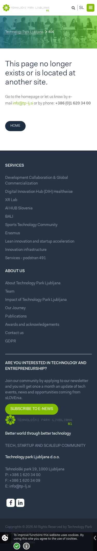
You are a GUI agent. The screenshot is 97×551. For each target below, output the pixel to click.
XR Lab (11, 200)
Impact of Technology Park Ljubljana (36, 300)
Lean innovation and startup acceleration (39, 242)
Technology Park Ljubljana (24, 32)
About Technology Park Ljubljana (33, 283)
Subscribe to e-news (31, 409)
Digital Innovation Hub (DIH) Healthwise (39, 192)
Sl (81, 8)
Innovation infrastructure (26, 250)
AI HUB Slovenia (19, 208)
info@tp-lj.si (23, 103)
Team (9, 292)
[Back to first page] (26, 8)
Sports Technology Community (31, 225)
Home (15, 126)
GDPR (10, 341)
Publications (16, 317)
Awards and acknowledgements (32, 325)
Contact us (14, 333)
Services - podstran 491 (25, 258)
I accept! (16, 546)
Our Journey (15, 308)
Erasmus (12, 233)
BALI (9, 217)
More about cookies (26, 546)
